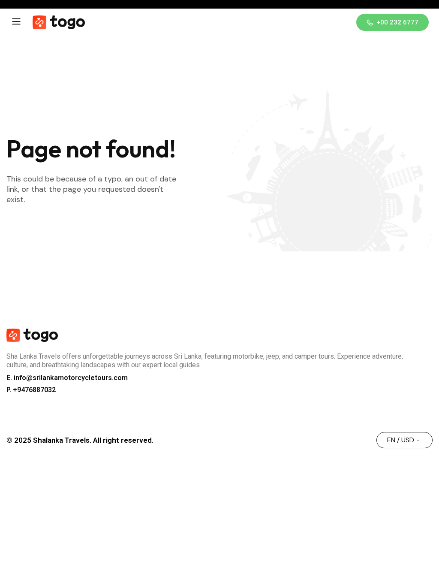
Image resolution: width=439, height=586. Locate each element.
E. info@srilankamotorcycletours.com (67, 378)
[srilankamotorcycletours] (59, 22)
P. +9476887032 (31, 390)
